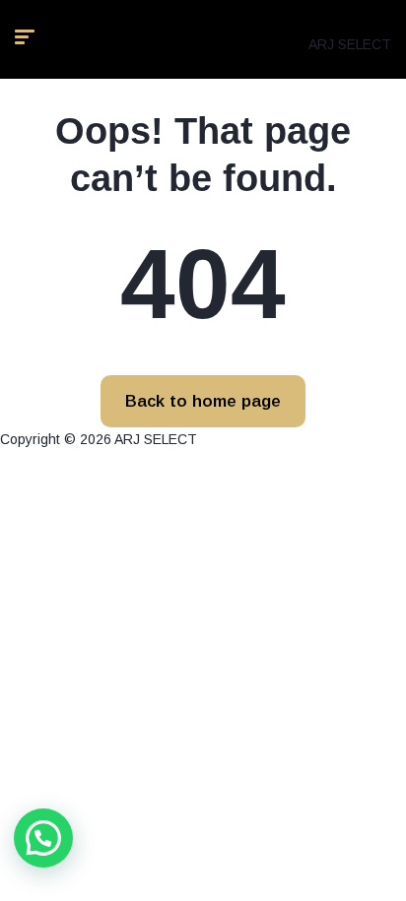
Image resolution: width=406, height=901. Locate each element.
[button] (43, 838)
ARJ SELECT (349, 44)
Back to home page (203, 401)
